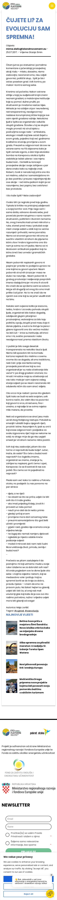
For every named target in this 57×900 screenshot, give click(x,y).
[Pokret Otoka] (12, 6)
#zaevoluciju (32, 610)
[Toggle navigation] (52, 5)
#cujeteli (19, 610)
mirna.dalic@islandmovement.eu (26, 49)
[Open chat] (50, 894)
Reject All (28, 894)
